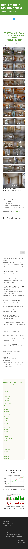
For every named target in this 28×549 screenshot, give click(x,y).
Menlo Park (6, 418)
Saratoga (6, 451)
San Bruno (6, 440)
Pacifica (6, 431)
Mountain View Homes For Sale (14, 534)
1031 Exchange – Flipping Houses (12, 344)
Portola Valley (7, 435)
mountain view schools (8, 333)
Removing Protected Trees (10, 257)
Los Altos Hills (7, 415)
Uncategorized (6, 360)
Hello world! (6, 357)
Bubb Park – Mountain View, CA (11, 271)
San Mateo (6, 447)
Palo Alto (6, 433)
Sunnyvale (6, 455)
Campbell (6, 398)
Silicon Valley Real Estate (14, 531)
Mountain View (7, 427)
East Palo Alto (7, 403)
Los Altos (6, 413)
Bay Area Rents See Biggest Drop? (12, 300)
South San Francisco (9, 453)
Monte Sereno (7, 423)
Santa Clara (7, 449)
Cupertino (6, 400)
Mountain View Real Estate (14, 471)
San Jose (6, 446)
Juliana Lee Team (8, 258)
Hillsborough (7, 411)
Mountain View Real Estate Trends (14, 536)
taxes (22, 346)
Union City (6, 456)
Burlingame (7, 396)
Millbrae (6, 420)
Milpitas (6, 422)
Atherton (6, 391)
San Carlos (6, 442)
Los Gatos (6, 416)
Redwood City (7, 436)
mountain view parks (8, 275)
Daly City (6, 402)
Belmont (6, 393)
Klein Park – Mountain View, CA (11, 315)
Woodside (6, 458)
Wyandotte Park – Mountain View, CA (13, 286)
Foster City (6, 405)
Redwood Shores (8, 438)
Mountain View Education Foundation (13, 330)
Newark (6, 429)
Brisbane (6, 394)
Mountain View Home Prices (14, 532)
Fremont (6, 409)
